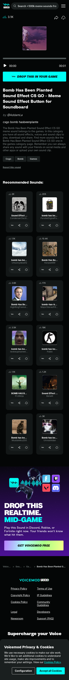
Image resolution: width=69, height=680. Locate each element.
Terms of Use (44, 588)
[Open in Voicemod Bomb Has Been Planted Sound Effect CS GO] (42, 269)
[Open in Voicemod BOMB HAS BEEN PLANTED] (12, 402)
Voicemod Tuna (7, 566)
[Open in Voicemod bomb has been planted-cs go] (42, 225)
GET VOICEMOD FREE (34, 545)
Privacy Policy (19, 588)
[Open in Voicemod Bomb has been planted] (12, 447)
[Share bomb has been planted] (49, 358)
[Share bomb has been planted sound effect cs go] (19, 269)
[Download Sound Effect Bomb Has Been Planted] (26, 225)
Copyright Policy (20, 595)
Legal (14, 611)
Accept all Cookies (50, 670)
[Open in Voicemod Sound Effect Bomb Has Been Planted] (12, 225)
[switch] (5, 65)
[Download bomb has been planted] (56, 358)
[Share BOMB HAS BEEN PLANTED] (19, 402)
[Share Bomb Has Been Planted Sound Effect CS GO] (49, 269)
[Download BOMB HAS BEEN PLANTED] (26, 402)
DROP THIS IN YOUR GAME (37, 76)
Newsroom (17, 618)
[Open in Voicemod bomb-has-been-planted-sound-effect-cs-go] (42, 314)
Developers (43, 611)
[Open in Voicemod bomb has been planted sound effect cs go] (12, 269)
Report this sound (12, 167)
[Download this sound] (63, 17)
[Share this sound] (56, 17)
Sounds (19, 566)
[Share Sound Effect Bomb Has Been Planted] (19, 225)
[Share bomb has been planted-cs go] (49, 225)
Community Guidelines (43, 603)
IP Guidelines (44, 595)
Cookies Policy (52, 662)
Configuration (23, 670)
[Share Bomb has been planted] (19, 447)
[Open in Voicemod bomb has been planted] (42, 358)
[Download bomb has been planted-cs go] (56, 225)
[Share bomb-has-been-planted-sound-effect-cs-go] (49, 314)
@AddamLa (14, 115)
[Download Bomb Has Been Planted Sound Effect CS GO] (56, 269)
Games (29, 566)
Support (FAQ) (45, 618)
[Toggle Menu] (63, 6)
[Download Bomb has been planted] (26, 447)
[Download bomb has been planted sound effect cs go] (26, 269)
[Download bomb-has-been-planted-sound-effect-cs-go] (56, 314)
